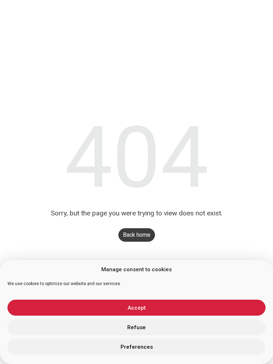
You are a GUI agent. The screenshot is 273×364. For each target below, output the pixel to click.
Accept (137, 308)
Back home (136, 234)
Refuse (136, 327)
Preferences (137, 347)
